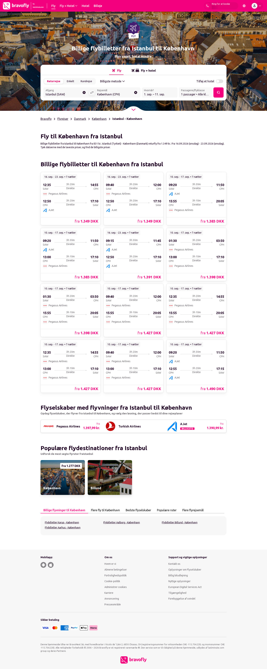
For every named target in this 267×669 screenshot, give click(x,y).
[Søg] (218, 92)
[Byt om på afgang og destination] (92, 92)
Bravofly (46, 118)
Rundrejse (86, 81)
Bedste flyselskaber (138, 510)
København (99, 118)
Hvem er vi (110, 563)
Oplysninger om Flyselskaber (184, 569)
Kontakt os (174, 563)
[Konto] (257, 5)
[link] (71, 198)
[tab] (116, 70)
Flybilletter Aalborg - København (121, 522)
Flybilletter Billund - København (179, 522)
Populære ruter (167, 510)
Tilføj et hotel (205, 81)
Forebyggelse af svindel (181, 598)
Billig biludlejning (178, 575)
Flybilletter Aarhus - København (62, 527)
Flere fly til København (105, 510)
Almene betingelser (115, 569)
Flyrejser (62, 118)
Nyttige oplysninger (179, 581)
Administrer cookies (115, 587)
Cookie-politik (112, 581)
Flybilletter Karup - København (62, 522)
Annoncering (111, 598)
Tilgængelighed (177, 592)
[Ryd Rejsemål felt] (136, 92)
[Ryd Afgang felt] (84, 92)
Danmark (80, 118)
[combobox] (66, 93)
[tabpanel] (133, 525)
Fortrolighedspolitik (115, 575)
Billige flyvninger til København (64, 510)
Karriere (108, 592)
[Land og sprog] (244, 5)
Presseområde (112, 604)
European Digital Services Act (185, 587)
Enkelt (70, 81)
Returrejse (53, 81)
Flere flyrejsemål (193, 510)
